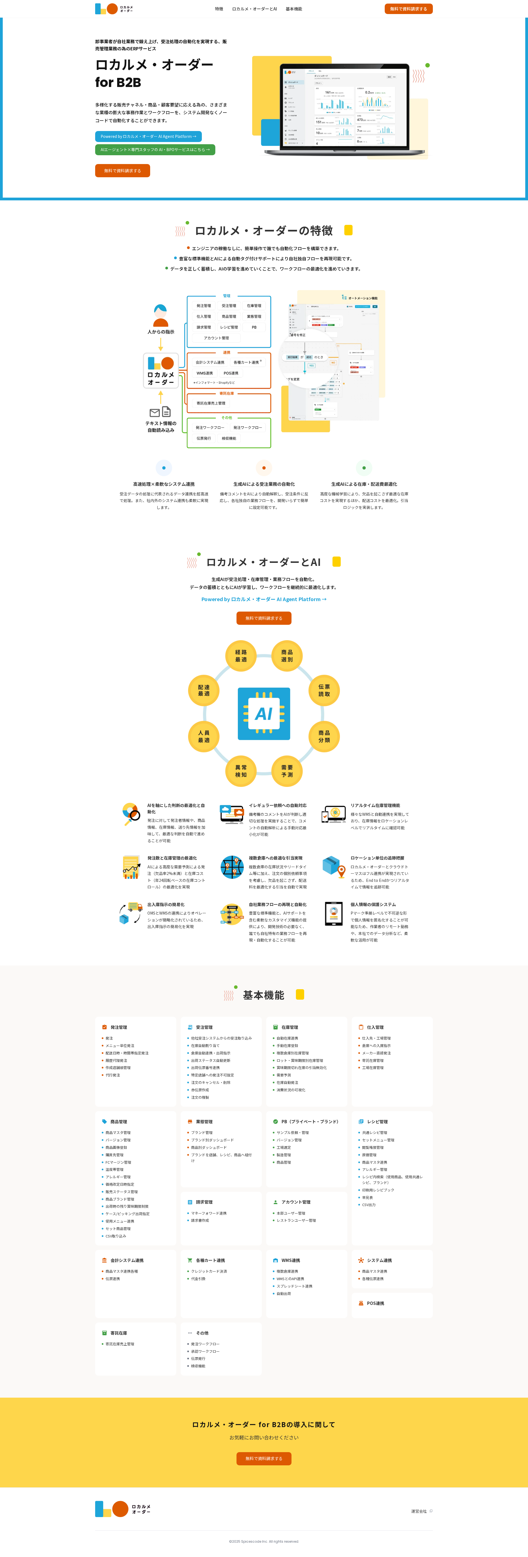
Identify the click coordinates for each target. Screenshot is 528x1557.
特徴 (219, 9)
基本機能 (294, 9)
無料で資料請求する (408, 9)
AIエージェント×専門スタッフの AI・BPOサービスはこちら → (155, 149)
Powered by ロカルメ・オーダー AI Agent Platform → (148, 136)
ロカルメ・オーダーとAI (254, 9)
